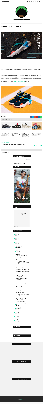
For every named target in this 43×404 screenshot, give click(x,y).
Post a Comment (5, 152)
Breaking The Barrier (20, 292)
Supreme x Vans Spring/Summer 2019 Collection (22, 299)
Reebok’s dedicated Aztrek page (19, 81)
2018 (16, 309)
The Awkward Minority (17, 227)
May (17, 254)
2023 (16, 238)
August (17, 250)
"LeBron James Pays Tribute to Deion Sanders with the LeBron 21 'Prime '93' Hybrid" (15, 133)
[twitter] (27, 1)
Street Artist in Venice (20, 267)
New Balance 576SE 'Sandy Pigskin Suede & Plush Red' (22, 290)
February (18, 307)
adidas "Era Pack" (19, 286)
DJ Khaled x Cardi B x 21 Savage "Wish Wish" (22, 276)
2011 (16, 319)
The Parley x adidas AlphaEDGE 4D (22, 269)
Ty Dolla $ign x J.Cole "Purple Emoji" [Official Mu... (21, 258)
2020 (16, 242)
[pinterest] (29, 398)
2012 (16, 317)
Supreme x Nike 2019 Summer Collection (21, 279)
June (17, 252)
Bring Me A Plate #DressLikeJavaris (20, 266)
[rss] (35, 1)
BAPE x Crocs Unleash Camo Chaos (36, 131)
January (18, 308)
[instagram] (33, 1)
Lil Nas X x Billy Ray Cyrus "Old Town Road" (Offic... (22, 281)
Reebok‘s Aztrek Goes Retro (21, 259)
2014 (16, 315)
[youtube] (39, 1)
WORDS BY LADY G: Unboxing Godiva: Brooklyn (20, 332)
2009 (16, 321)
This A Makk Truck (22, 227)
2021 (16, 241)
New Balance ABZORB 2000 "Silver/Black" (5, 131)
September (18, 248)
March (17, 305)
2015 (16, 313)
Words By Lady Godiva (20, 330)
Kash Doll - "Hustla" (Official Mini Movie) (22, 295)
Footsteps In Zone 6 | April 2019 (22, 301)
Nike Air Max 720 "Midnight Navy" (22, 303)
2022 (16, 239)
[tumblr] (41, 1)
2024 (16, 237)
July (17, 251)
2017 (16, 311)
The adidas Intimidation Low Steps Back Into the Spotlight (26, 132)
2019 (16, 243)
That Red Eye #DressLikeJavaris (22, 273)
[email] (37, 1)
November (18, 246)
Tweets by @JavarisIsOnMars (19, 163)
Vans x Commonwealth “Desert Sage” (22, 284)
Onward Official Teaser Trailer (22, 255)
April (17, 304)
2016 (16, 312)
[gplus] (31, 1)
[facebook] (29, 1)
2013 (16, 316)
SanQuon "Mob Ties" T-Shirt (21, 288)
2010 (16, 320)
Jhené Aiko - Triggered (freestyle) (22, 296)
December (18, 244)
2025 (16, 235)
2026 (16, 234)
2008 (16, 323)
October (18, 247)
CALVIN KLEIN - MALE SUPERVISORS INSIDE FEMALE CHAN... (22, 262)
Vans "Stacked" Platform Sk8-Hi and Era (22, 272)
